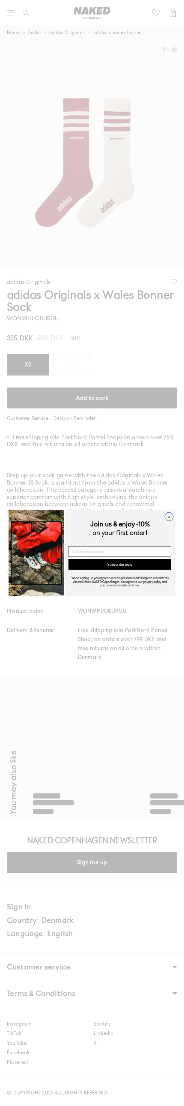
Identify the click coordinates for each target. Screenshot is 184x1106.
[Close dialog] (169, 516)
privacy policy (152, 581)
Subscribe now (119, 564)
